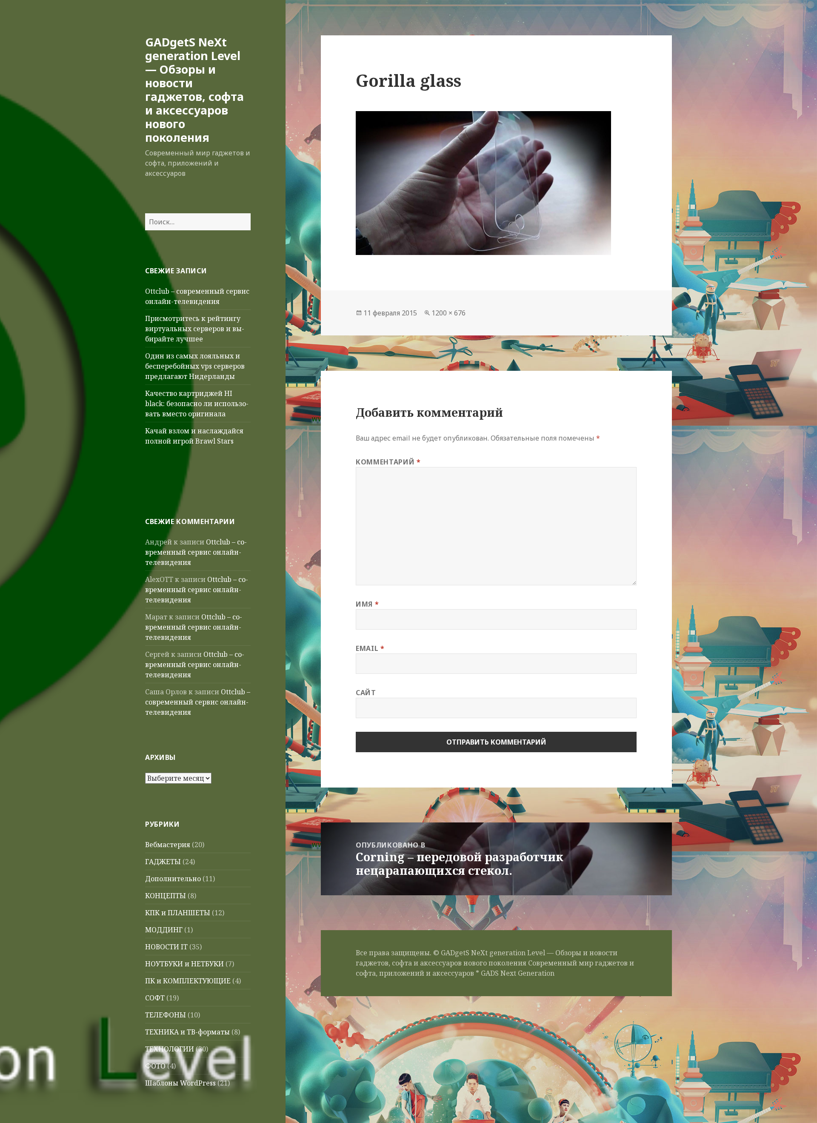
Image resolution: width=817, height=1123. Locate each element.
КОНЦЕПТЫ (165, 895)
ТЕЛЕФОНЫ (165, 1015)
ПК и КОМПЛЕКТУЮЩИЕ (188, 980)
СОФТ (155, 998)
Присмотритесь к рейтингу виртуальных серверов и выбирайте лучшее (194, 329)
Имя (367, 604)
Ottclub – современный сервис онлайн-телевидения (196, 552)
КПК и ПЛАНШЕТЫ (177, 912)
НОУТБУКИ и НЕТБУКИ (184, 963)
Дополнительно (173, 878)
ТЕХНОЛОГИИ (169, 1049)
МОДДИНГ (164, 929)
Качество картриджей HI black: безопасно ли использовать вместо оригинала (197, 403)
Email (370, 648)
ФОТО (155, 1066)
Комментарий (388, 462)
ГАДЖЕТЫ (163, 861)
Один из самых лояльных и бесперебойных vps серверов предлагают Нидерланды (195, 366)
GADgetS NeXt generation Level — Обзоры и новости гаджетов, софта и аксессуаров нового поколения (194, 89)
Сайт (366, 692)
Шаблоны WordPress (180, 1083)
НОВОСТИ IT (166, 946)
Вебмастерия (167, 844)
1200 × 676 (448, 313)
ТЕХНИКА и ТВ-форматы (187, 1032)
